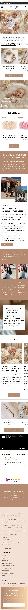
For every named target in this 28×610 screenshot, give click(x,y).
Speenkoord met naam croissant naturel (9, 67)
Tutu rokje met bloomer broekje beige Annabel (9, 136)
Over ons (3, 558)
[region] (14, 494)
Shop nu (6, 105)
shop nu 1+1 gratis (14, 75)
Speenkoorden (8, 44)
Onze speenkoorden (12, 163)
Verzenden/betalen (6, 563)
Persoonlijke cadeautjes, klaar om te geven (14, 240)
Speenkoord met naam (7, 573)
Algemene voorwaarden (8, 565)
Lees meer (7, 244)
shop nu (6, 30)
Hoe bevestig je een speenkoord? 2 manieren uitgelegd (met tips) (11, 369)
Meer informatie (5, 385)
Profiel (3, 575)
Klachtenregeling (6, 568)
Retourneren (4, 560)
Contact (3, 555)
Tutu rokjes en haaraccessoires (11, 238)
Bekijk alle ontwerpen (14, 430)
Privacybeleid (5, 570)
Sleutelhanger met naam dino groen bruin (9, 421)
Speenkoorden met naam (9, 236)
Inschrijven (14, 605)
